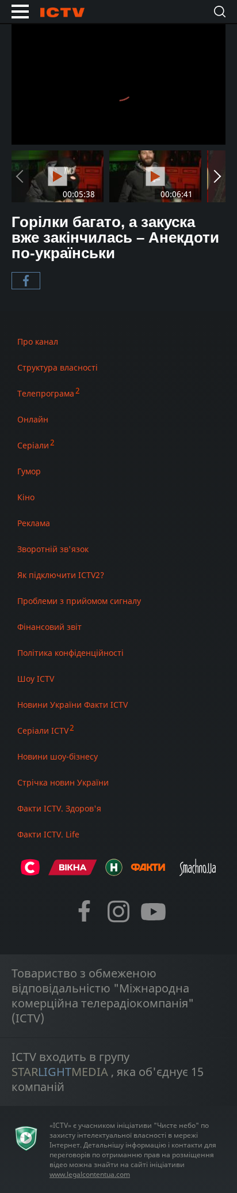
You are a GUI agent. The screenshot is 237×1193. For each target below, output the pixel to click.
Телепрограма (45, 393)
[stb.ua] (30, 872)
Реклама (33, 523)
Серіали (33, 445)
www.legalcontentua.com (89, 1174)
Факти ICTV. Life (48, 834)
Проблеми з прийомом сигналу (79, 600)
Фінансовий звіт (49, 626)
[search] (219, 11)
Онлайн (32, 419)
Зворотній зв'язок (53, 548)
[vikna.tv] (72, 872)
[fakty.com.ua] (148, 872)
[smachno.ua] (197, 872)
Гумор (29, 471)
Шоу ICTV (35, 678)
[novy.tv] (114, 872)
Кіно (26, 497)
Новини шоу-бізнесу (57, 756)
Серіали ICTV (42, 730)
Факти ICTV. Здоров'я (59, 808)
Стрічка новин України (63, 782)
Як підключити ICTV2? (60, 574)
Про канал (37, 341)
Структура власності (57, 367)
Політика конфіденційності (70, 652)
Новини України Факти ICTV (72, 704)
